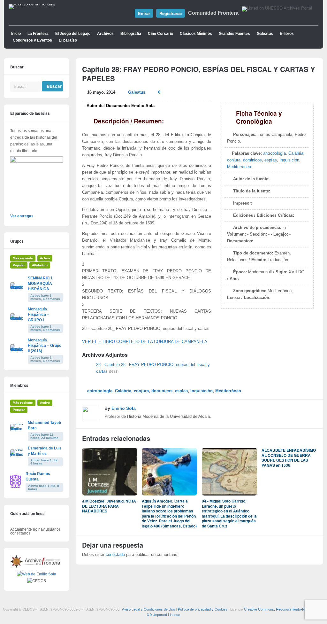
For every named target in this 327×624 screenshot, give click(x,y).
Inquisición (289, 160)
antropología (274, 153)
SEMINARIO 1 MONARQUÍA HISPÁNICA (40, 283)
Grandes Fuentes (234, 33)
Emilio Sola (123, 408)
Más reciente (23, 258)
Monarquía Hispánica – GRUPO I (38, 314)
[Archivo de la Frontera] (32, 4)
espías (270, 160)
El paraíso (68, 40)
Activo (45, 258)
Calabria (295, 153)
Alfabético (40, 265)
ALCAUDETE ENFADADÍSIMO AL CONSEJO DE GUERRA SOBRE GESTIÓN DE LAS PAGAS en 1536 (289, 457)
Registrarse (170, 13)
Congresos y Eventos (32, 40)
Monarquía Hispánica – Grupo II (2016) (44, 345)
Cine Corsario (160, 33)
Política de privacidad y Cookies (202, 609)
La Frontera (38, 33)
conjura (233, 160)
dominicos (252, 160)
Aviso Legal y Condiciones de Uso (148, 609)
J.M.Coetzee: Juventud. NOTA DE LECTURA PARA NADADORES (109, 506)
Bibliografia (130, 33)
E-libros (287, 33)
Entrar (144, 13)
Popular (19, 265)
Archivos (105, 33)
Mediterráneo (239, 167)
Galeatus (265, 33)
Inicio (16, 33)
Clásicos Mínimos (196, 33)
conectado (115, 554)
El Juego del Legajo (72, 33)
